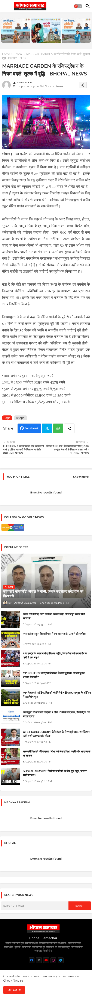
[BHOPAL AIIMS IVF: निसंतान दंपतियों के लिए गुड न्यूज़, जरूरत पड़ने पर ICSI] (10, 776)
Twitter (47, 428)
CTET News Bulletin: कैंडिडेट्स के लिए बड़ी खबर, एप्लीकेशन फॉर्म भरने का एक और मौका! (56, 733)
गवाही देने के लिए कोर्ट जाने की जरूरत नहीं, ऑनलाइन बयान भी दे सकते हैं (54, 616)
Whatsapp (58, 428)
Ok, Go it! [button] (14, 990)
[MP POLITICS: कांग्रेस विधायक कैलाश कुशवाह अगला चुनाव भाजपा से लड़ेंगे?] (10, 678)
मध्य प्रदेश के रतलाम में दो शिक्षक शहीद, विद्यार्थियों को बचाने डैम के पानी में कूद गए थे (55, 655)
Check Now (11, 980)
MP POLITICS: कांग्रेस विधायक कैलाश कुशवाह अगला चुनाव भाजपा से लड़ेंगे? (54, 674)
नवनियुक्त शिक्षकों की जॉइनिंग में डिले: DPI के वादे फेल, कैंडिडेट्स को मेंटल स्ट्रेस (56, 714)
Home (6, 54)
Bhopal (18, 54)
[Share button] (69, 428)
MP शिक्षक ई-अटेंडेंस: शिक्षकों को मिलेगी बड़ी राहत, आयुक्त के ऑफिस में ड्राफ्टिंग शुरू (57, 694)
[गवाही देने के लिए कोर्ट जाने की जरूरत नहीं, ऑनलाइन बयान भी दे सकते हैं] (10, 619)
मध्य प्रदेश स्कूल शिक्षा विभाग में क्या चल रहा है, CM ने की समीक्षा (54, 633)
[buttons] (31, 960)
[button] (78, 6)
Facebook (32, 428)
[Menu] (6, 6)
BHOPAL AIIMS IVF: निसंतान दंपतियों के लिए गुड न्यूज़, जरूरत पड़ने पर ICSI (55, 773)
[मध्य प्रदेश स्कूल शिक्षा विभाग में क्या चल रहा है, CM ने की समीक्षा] (10, 639)
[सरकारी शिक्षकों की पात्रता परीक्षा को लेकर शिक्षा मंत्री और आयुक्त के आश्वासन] (10, 756)
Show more (81, 476)
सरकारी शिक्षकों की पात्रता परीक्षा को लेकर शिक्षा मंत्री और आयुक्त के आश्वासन (57, 753)
